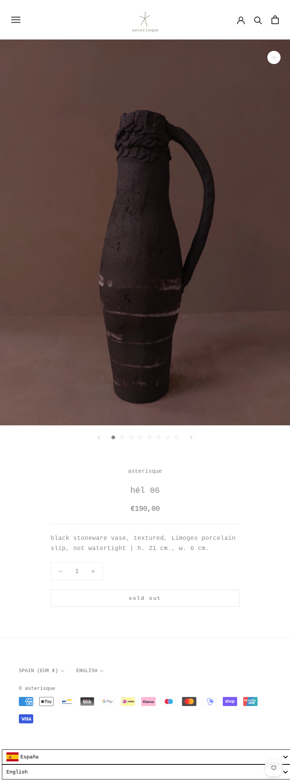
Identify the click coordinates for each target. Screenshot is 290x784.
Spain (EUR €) (38, 671)
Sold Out (145, 598)
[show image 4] (140, 437)
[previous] (98, 437)
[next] (191, 437)
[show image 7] (168, 437)
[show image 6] (158, 437)
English (86, 671)
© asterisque (37, 688)
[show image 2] (122, 437)
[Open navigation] (15, 20)
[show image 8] (177, 437)
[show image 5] (149, 437)
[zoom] (274, 57)
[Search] (258, 20)
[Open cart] (275, 19)
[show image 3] (131, 437)
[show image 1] (113, 437)
